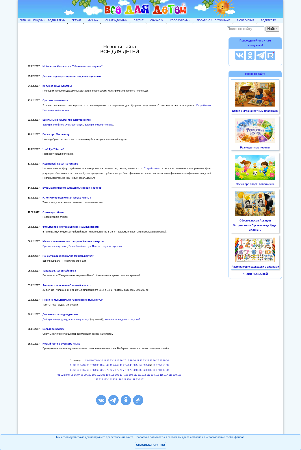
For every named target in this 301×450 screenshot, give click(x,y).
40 (101, 365)
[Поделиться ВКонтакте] (101, 400)
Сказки (76, 20)
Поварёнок (204, 20)
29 (164, 360)
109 (131, 374)
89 (164, 370)
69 (98, 370)
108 (126, 374)
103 (103, 374)
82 (140, 370)
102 (98, 374)
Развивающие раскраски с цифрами (255, 266)
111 (139, 374)
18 (127, 360)
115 (157, 374)
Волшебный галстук (80, 246)
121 (96, 379)
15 (118, 360)
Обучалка (157, 20)
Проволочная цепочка (55, 246)
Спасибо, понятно (150, 444)
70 (101, 370)
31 (71, 365)
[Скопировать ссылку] (138, 400)
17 (124, 360)
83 (144, 370)
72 (107, 370)
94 (68, 374)
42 (107, 365)
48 (127, 365)
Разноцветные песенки (255, 147)
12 (108, 360)
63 (78, 370)
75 (117, 370)
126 (119, 379)
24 (147, 360)
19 (131, 360)
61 (71, 370)
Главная (25, 20)
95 (72, 374)
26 (154, 360)
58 (160, 365)
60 (167, 365)
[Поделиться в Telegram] (113, 400)
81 (137, 370)
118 (170, 374)
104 (108, 374)
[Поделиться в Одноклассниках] (126, 400)
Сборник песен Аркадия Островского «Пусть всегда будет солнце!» (255, 225)
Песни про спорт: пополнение (255, 184)
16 (121, 360)
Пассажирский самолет (56, 110)
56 (154, 365)
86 (154, 370)
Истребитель (203, 105)
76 (121, 370)
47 (124, 365)
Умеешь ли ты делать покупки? (122, 319)
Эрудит (138, 20)
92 (62, 374)
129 (133, 379)
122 (101, 379)
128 (129, 379)
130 (138, 379)
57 (157, 365)
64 (81, 370)
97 (78, 374)
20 (134, 360)
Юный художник (116, 20)
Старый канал (152, 168)
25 (151, 360)
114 (153, 374)
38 (94, 365)
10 (101, 360)
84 (147, 370)
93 (65, 374)
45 (117, 365)
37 (91, 365)
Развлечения (245, 20)
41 (104, 365)
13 (111, 360)
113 (148, 374)
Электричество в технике (99, 124)
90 (167, 370)
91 (59, 374)
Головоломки (180, 20)
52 (140, 365)
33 (78, 365)
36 (88, 365)
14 (114, 360)
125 (115, 379)
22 (141, 360)
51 (137, 365)
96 (75, 374)
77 (124, 370)
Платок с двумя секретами (107, 246)
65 (84, 370)
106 (117, 374)
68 (94, 370)
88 (160, 370)
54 (147, 365)
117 (166, 374)
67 (91, 370)
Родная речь (56, 20)
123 (106, 379)
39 (98, 365)
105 (112, 374)
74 (114, 370)
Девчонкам (222, 20)
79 (131, 370)
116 (162, 374)
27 (157, 360)
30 (167, 360)
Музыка (93, 20)
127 (124, 379)
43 (111, 365)
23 (144, 360)
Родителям (268, 20)
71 (104, 370)
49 (131, 365)
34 (81, 365)
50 (134, 365)
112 (144, 374)
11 (105, 360)
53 (144, 365)
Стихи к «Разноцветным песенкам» (255, 110)
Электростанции (74, 124)
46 (121, 365)
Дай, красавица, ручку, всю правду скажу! (66, 319)
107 (122, 374)
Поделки (39, 20)
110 (135, 374)
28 (161, 360)
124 (110, 379)
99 (85, 374)
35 (84, 365)
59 (164, 365)
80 (134, 370)
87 (157, 370)
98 (82, 374)
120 (179, 374)
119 (175, 374)
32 (74, 365)
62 (74, 370)
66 (88, 370)
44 (114, 365)
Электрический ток (53, 124)
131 (143, 379)
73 (111, 370)
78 (127, 370)
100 (89, 374)
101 (94, 374)
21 (137, 360)
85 (150, 370)
